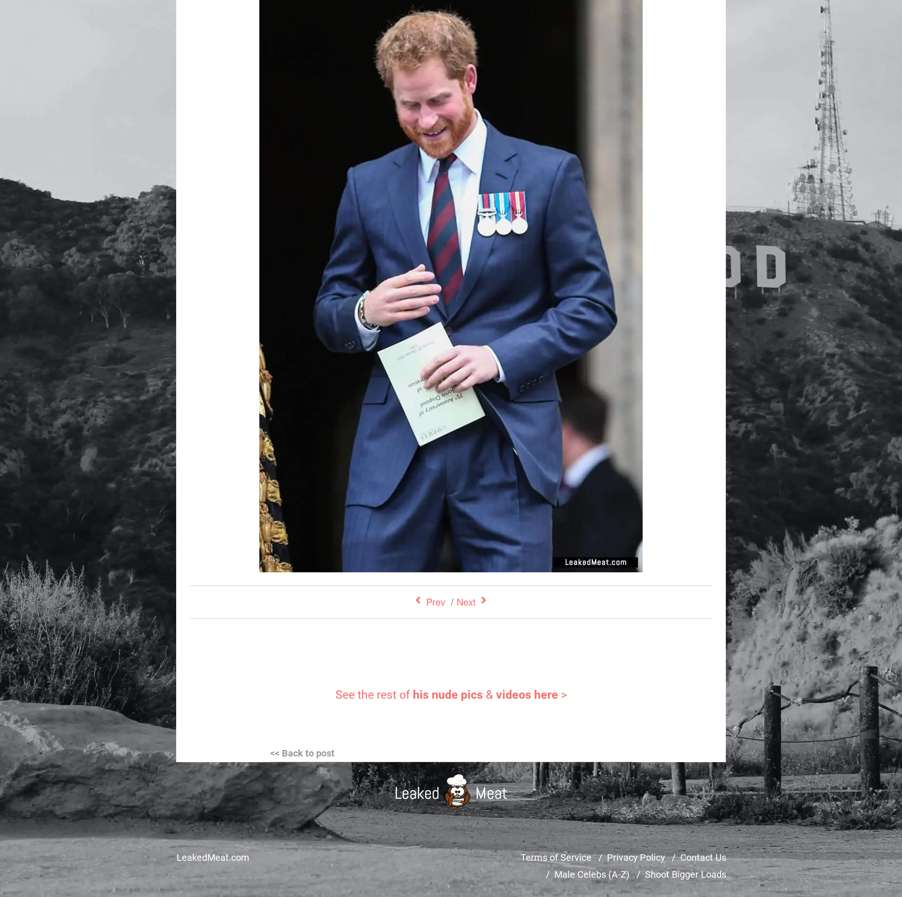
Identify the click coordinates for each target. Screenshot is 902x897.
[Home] (451, 791)
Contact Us (703, 857)
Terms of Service (556, 857)
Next (466, 601)
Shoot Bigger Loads (685, 874)
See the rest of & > (451, 695)
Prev (435, 601)
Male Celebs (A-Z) (592, 874)
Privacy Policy (636, 857)
